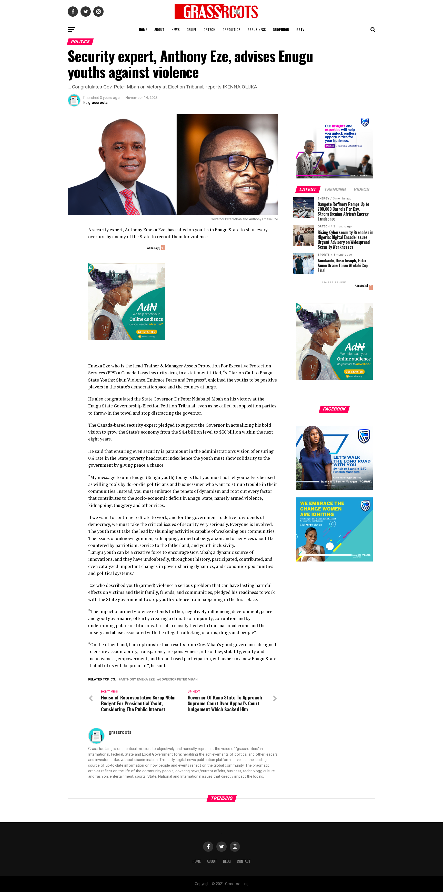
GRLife (191, 29)
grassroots (98, 103)
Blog (227, 861)
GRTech (209, 29)
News (175, 29)
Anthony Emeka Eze (137, 679)
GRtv (300, 29)
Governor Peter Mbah (178, 679)
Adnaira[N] (153, 248)
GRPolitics (231, 29)
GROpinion (281, 29)
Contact (244, 861)
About (159, 29)
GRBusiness (256, 29)
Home (143, 29)
